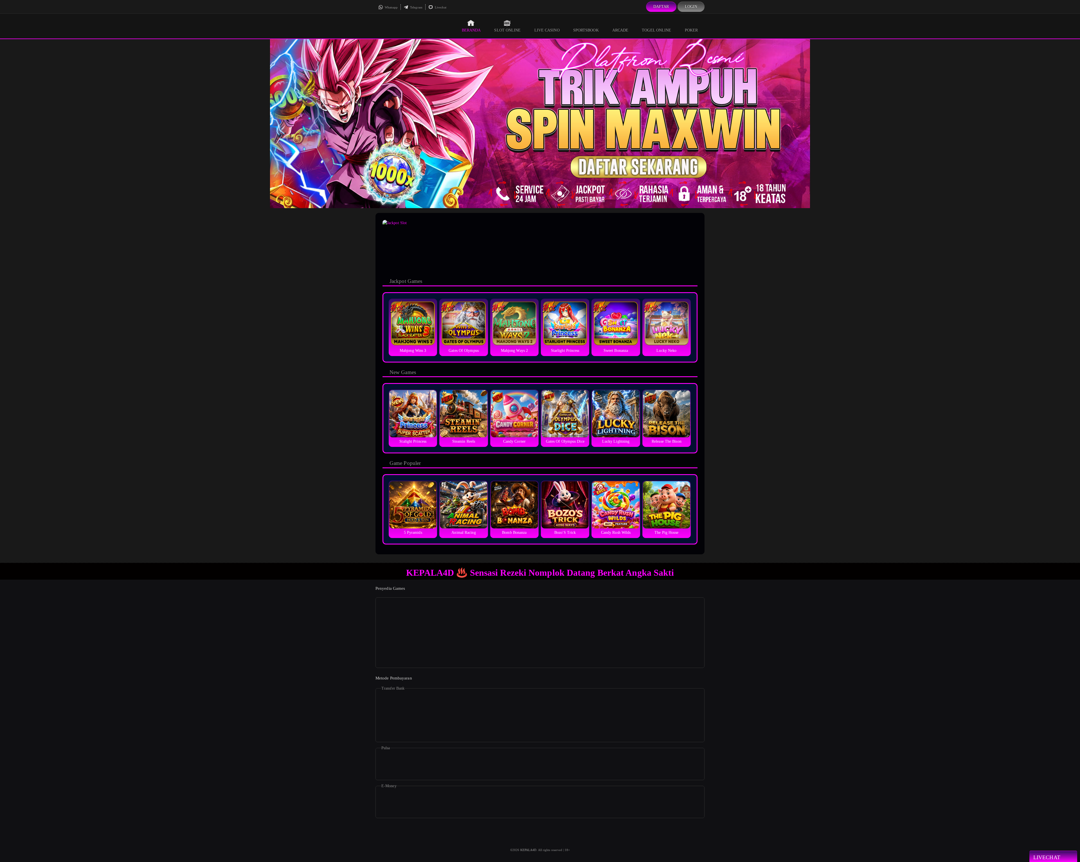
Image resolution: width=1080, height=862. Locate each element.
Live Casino (547, 30)
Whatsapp (391, 7)
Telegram (415, 7)
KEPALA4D (528, 850)
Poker (691, 30)
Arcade (620, 30)
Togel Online (656, 30)
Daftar (661, 6)
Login (691, 6)
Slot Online (507, 30)
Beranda (471, 30)
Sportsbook (586, 30)
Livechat (440, 7)
